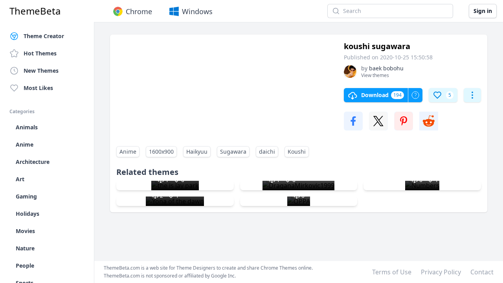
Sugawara (233, 151)
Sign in (483, 11)
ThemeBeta (35, 11)
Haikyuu (196, 151)
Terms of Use (391, 272)
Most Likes (38, 88)
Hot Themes (40, 53)
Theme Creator (44, 36)
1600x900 (161, 151)
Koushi (297, 151)
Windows (197, 11)
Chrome (139, 11)
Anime (127, 151)
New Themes (41, 70)
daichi (267, 151)
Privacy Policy (441, 272)
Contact (482, 272)
